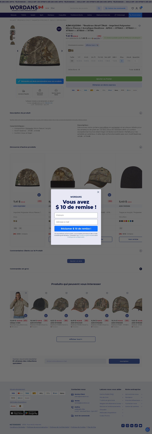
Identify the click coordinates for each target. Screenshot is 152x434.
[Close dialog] (98, 192)
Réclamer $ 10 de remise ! (76, 228)
